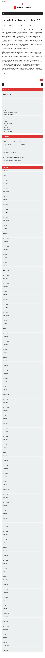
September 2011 (6, 626)
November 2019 (6, 370)
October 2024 (5, 217)
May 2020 (5, 354)
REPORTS (5, 110)
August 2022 (5, 286)
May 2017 (5, 449)
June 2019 (5, 383)
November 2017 (6, 434)
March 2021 (5, 331)
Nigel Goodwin (15, 17)
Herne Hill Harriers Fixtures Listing (9, 152)
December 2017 (6, 431)
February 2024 (6, 238)
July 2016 (5, 476)
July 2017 (5, 444)
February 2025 (6, 207)
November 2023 (6, 246)
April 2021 (5, 328)
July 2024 (5, 225)
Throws (5, 125)
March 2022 (5, 299)
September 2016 (6, 471)
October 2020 (5, 344)
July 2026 (5, 172)
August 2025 (5, 193)
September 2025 (6, 191)
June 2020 (5, 352)
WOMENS (6, 127)
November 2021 (6, 310)
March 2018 (5, 423)
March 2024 (5, 236)
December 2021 (6, 307)
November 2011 (6, 621)
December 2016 (6, 463)
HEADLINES (6, 103)
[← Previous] (3, 84)
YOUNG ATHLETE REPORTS (9, 118)
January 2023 (5, 273)
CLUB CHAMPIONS (8, 101)
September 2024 (6, 220)
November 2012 (6, 589)
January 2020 (5, 365)
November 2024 (6, 215)
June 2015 (5, 510)
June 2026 (5, 175)
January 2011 (5, 647)
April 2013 (5, 576)
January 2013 (5, 584)
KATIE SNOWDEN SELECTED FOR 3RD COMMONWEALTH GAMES (16, 162)
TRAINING (5, 121)
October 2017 (5, 436)
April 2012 (5, 608)
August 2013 (5, 566)
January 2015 (5, 523)
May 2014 (5, 544)
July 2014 (5, 539)
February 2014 (6, 552)
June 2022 (5, 291)
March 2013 (5, 579)
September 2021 (6, 315)
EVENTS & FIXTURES (7, 94)
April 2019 (5, 389)
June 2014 (5, 542)
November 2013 (6, 558)
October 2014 (5, 531)
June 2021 (5, 323)
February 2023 (6, 270)
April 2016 (5, 484)
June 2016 (5, 478)
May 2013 (5, 573)
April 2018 (5, 420)
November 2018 (6, 402)
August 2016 (5, 473)
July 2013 (5, 568)
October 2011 (5, 624)
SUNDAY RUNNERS (8, 123)
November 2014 (6, 529)
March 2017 (5, 455)
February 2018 (6, 426)
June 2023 (5, 259)
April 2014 (5, 547)
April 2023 (5, 265)
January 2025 (5, 209)
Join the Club (5, 149)
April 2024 (5, 233)
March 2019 (5, 391)
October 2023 (5, 249)
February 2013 (6, 581)
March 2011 (5, 642)
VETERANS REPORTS (8, 114)
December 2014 (6, 526)
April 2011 (5, 639)
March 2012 (5, 610)
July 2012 (5, 600)
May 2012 (5, 605)
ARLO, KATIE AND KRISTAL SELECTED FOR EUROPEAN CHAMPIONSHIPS (17, 154)
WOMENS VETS (7, 129)
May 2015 (5, 513)
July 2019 (5, 381)
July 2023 (5, 257)
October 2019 (5, 373)
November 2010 (6, 650)
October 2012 (5, 592)
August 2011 (5, 629)
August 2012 (5, 597)
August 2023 (5, 254)
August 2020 (5, 349)
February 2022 (6, 302)
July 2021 (5, 320)
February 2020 (6, 362)
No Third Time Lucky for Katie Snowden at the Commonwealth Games (16, 141)
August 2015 (5, 505)
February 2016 (6, 489)
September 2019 (6, 376)
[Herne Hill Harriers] (22, 8)
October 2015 (5, 500)
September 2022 (6, 283)
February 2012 (6, 613)
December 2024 (6, 212)
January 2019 (5, 397)
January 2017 (5, 460)
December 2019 (6, 368)
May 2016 (5, 481)
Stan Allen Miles (6, 139)
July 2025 (5, 196)
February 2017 (6, 457)
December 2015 (6, 494)
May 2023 (5, 262)
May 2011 (5, 637)
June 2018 (5, 415)
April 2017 (5, 452)
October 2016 (5, 468)
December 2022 (6, 275)
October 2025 (5, 188)
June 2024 (5, 228)
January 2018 (5, 428)
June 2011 (5, 634)
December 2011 (6, 618)
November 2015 (6, 497)
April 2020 (5, 357)
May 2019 (5, 386)
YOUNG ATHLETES (8, 131)
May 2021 (5, 325)
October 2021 (5, 312)
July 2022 (5, 288)
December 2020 (6, 339)
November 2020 (6, 341)
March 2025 (5, 204)
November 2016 (6, 465)
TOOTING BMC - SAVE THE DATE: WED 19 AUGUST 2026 (14, 144)
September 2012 (6, 595)
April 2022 (5, 296)
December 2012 (6, 587)
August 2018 (5, 410)
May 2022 (5, 294)
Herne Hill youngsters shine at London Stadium (12, 160)
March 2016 (5, 486)
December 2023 (6, 244)
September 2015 (6, 502)
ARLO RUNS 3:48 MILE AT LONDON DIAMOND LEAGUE (13, 157)
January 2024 (5, 241)
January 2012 (5, 616)
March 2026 (5, 180)
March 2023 (5, 267)
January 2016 (5, 492)
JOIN (4, 97)
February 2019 (6, 394)
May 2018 (5, 418)
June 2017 (5, 447)
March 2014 (5, 550)
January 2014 (5, 555)
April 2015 (5, 515)
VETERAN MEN (9, 116)
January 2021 (5, 336)
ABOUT (4, 91)
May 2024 (5, 230)
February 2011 (6, 645)
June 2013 (5, 571)
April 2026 (5, 178)
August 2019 (5, 378)
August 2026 (5, 170)
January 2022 (5, 304)
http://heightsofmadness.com (7, 74)
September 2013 (6, 563)
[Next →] (42, 84)
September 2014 (6, 534)
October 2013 (5, 560)
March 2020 (5, 360)
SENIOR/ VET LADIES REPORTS (10, 112)
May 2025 (5, 199)
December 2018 (6, 399)
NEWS (4, 99)
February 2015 (6, 521)
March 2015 (5, 518)
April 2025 (5, 201)
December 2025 (6, 183)
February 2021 (6, 333)
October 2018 (5, 405)
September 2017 (6, 439)
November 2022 (6, 278)
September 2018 (6, 407)
